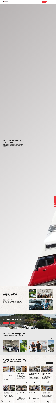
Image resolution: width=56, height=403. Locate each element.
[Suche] (50, 1)
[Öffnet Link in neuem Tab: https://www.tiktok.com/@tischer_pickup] (55, 206)
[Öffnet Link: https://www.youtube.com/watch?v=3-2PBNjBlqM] (41, 304)
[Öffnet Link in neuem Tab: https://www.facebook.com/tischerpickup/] (55, 200)
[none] (32, 293)
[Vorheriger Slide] (50, 338)
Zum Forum (12, 323)
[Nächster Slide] (52, 338)
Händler (55, 197)
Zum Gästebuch (6, 323)
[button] (6, 1)
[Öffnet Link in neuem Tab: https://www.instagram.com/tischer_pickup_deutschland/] (55, 204)
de (52, 1)
